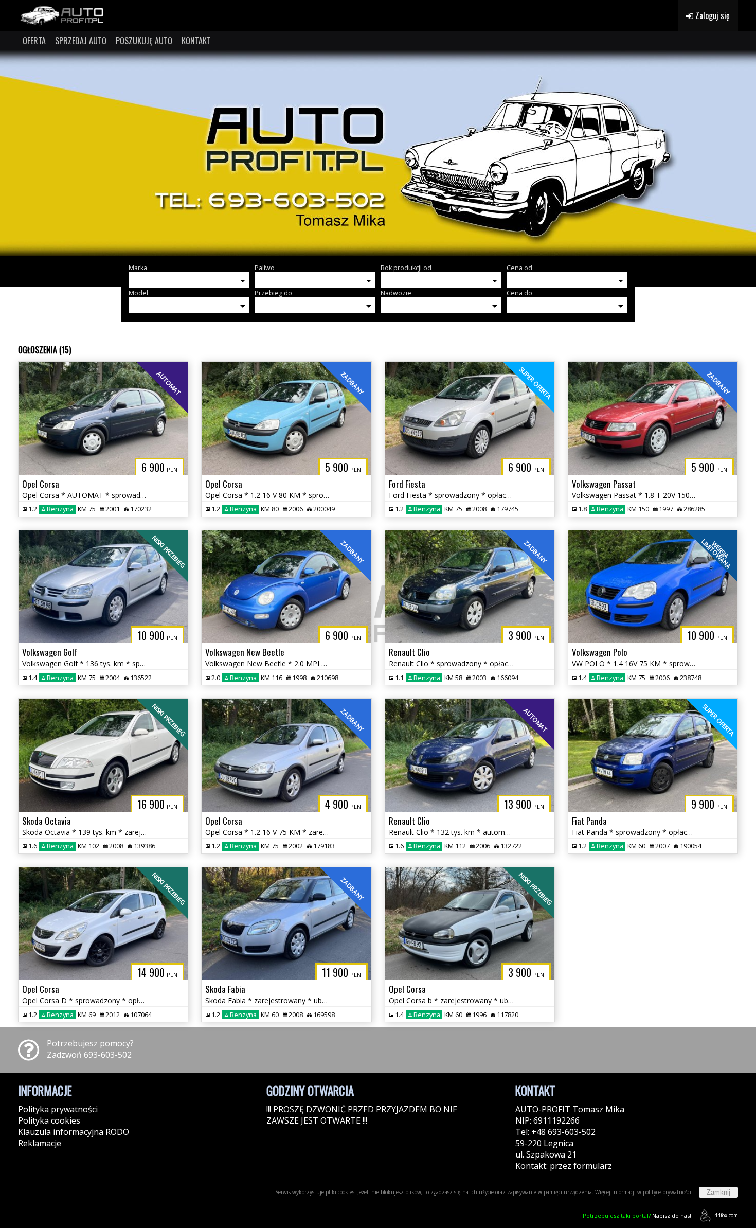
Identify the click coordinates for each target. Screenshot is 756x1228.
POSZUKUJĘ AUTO (144, 40)
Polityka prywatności (58, 1109)
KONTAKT (196, 40)
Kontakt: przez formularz (563, 1165)
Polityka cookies (49, 1120)
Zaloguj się (711, 15)
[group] (378, 153)
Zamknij (718, 1192)
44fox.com (726, 1215)
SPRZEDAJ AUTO (80, 40)
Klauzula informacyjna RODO (73, 1131)
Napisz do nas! (637, 1215)
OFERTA (34, 40)
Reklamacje (39, 1143)
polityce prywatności (667, 1192)
